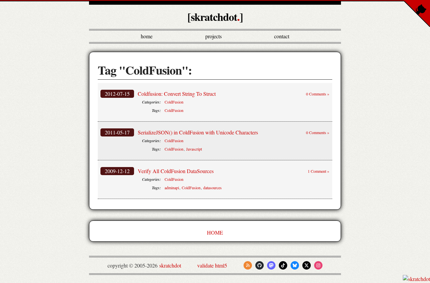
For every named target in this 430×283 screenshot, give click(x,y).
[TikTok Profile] (283, 265)
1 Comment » (318, 171)
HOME (215, 232)
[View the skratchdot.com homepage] (416, 278)
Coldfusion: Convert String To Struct (177, 93)
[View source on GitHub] (0, 279)
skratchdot (170, 265)
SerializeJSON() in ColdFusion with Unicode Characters (198, 132)
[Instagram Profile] (318, 265)
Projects (213, 36)
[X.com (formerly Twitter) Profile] (306, 265)
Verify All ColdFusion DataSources (176, 170)
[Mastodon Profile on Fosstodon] (271, 265)
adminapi (172, 187)
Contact (281, 36)
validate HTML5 (212, 265)
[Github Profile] (259, 265)
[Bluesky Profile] (294, 265)
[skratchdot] (215, 17)
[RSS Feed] (247, 265)
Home (146, 36)
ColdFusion (174, 102)
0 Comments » (317, 93)
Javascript (194, 149)
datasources (212, 187)
